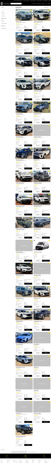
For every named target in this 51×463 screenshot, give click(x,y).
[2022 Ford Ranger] (41, 38)
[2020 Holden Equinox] (41, 61)
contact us (39, 461)
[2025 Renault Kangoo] (24, 199)
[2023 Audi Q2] (24, 15)
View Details (20, 30)
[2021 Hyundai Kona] (24, 153)
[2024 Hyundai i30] (41, 222)
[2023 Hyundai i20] (41, 291)
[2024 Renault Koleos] (24, 268)
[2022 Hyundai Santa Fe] (41, 15)
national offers (27, 461)
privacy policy (46, 461)
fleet (46, 3)
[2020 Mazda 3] (24, 38)
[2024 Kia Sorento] (24, 245)
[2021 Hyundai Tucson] (41, 314)
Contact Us (28, 30)
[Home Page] (2, 3)
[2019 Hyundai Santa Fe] (24, 84)
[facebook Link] (48, 0)
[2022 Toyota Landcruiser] (24, 429)
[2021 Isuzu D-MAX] (41, 406)
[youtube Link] (49, 0)
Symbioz (2, 461)
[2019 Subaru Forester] (41, 84)
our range (33, 3)
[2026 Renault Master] (41, 245)
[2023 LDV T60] (24, 406)
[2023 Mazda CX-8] (24, 314)
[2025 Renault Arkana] (41, 199)
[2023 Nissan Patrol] (24, 291)
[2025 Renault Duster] (24, 176)
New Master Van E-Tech (15, 461)
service (33, 461)
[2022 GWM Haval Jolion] (24, 360)
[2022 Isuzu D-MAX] (41, 268)
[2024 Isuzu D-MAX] (41, 130)
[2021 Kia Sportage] (41, 107)
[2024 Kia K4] (41, 360)
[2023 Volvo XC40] (24, 107)
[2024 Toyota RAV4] (24, 130)
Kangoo (8, 461)
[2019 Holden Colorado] (24, 61)
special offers (38, 3)
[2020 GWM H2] (41, 337)
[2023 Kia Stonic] (41, 153)
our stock (42, 3)
